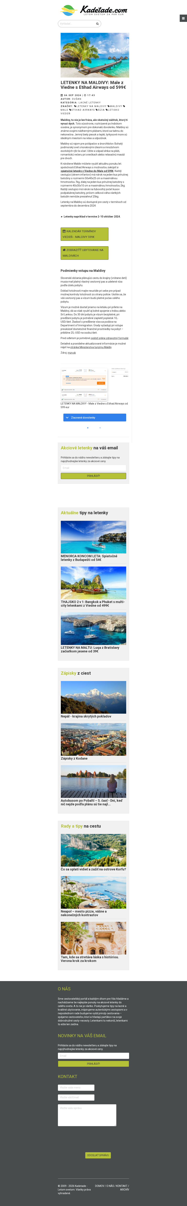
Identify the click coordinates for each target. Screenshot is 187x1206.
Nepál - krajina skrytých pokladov (86, 716)
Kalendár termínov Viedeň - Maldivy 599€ (79, 234)
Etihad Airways (83, 109)
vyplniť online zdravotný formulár (109, 338)
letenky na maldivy (92, 106)
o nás (110, 1185)
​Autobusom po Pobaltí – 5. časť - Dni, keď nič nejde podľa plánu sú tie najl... (91, 802)
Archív (124, 1189)
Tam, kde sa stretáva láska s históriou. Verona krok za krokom (90, 959)
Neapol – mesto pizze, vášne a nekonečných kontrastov (84, 913)
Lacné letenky (90, 102)
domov (99, 1185)
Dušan (76, 99)
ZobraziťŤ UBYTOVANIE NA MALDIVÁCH (83, 252)
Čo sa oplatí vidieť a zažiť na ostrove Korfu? (93, 869)
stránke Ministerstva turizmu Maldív (90, 347)
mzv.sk (72, 352)
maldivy (116, 106)
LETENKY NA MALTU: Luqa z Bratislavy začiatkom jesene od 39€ (90, 649)
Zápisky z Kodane (74, 758)
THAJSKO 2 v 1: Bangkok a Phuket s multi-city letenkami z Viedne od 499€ (93, 603)
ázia (101, 109)
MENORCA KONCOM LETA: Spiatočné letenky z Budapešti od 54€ (89, 558)
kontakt (121, 1185)
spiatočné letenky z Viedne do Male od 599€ (87, 171)
